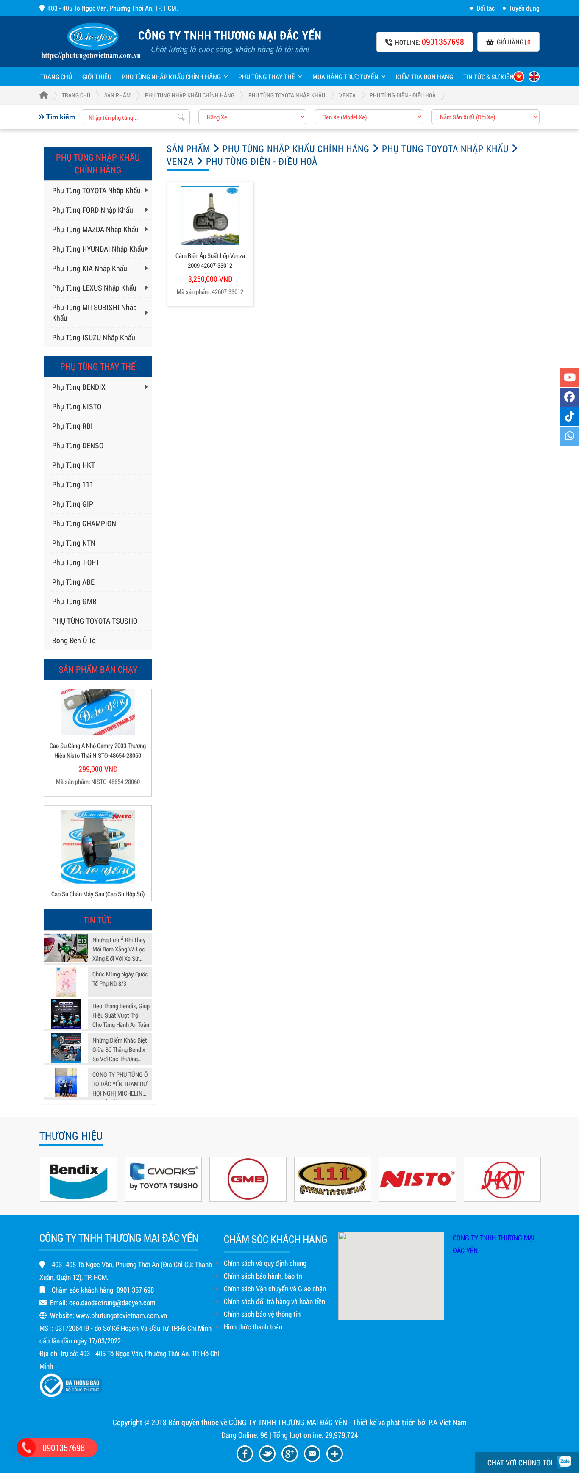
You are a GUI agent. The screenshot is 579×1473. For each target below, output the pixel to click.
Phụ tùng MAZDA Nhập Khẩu (95, 229)
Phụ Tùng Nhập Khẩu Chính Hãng (171, 76)
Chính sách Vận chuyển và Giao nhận (275, 1288)
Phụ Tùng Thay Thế (266, 76)
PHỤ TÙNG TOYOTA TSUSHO (94, 621)
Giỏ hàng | (514, 41)
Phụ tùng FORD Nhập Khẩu (92, 210)
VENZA (347, 95)
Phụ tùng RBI (72, 426)
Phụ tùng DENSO (77, 445)
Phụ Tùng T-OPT (76, 562)
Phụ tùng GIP (72, 504)
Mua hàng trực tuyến (345, 76)
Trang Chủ (76, 95)
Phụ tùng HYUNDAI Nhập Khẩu (98, 249)
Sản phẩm (117, 95)
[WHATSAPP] (569, 436)
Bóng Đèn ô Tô (74, 640)
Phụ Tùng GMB (74, 601)
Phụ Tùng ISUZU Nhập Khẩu (93, 337)
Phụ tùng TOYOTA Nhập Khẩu (286, 95)
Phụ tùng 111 (73, 484)
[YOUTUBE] (569, 377)
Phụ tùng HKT (73, 465)
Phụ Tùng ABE (73, 582)
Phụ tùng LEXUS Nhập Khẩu (94, 288)
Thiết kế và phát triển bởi (390, 1422)
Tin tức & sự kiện (488, 76)
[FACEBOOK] (569, 397)
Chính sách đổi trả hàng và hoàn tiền (274, 1301)
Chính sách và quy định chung (265, 1263)
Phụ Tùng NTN (73, 543)
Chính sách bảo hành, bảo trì (263, 1276)
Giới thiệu (96, 76)
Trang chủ (56, 76)
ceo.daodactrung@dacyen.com (112, 1302)
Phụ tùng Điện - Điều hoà (403, 95)
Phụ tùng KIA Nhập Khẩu (89, 268)
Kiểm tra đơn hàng (424, 76)
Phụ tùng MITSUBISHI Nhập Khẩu (94, 312)
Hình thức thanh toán (253, 1327)
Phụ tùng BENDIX (79, 387)
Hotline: (429, 41)
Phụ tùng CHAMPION (84, 523)
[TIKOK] (569, 416)
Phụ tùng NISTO (76, 406)
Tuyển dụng (524, 7)
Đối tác (485, 7)
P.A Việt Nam (447, 1422)
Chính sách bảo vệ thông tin (262, 1314)
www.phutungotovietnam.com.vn (121, 1315)
